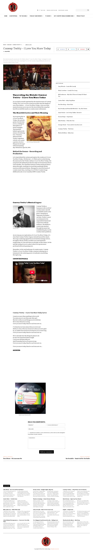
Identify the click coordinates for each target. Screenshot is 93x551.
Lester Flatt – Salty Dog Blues (66, 100)
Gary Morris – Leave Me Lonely (67, 86)
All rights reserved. (55, 549)
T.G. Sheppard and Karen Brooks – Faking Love (45, 520)
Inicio (4, 44)
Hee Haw (9, 44)
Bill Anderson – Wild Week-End (11, 509)
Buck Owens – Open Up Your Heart (72, 499)
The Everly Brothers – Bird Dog (71, 520)
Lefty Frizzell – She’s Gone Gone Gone (43, 509)
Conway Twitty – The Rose (65, 129)
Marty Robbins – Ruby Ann (66, 133)
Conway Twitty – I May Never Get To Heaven (74, 489)
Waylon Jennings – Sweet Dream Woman (44, 499)
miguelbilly (7, 51)
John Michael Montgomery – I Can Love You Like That (16, 520)
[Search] (88, 10)
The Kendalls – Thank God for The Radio (78, 458)
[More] (88, 49)
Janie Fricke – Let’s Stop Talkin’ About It (69, 112)
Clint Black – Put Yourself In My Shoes (13, 489)
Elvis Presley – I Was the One (66, 120)
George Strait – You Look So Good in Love (70, 125)
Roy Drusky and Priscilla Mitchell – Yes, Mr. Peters (72, 108)
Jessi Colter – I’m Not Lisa (10, 499)
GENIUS (16, 350)
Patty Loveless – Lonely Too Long (67, 90)
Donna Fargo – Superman (65, 116)
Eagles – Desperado (68, 509)
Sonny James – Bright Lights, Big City (43, 489)
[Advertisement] (46, 28)
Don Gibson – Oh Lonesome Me (12, 458)
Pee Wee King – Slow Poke (65, 104)
